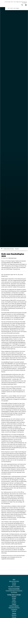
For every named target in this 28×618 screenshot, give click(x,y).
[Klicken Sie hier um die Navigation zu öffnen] (26, 5)
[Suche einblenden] (22, 5)
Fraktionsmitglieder (14, 605)
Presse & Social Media (14, 588)
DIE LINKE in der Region (13, 8)
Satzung (14, 611)
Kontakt (14, 584)
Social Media (14, 592)
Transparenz (14, 609)
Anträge (14, 598)
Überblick (14, 615)
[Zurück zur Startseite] (1, 248)
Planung (14, 617)
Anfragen (14, 601)
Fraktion (14, 604)
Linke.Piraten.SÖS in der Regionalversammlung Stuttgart (15, 2)
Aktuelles (17, 248)
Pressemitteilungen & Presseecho (14, 590)
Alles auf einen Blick (14, 581)
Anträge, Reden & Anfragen (9, 248)
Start (14, 579)
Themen (14, 613)
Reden (14, 600)
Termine (14, 583)
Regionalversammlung (14, 607)
